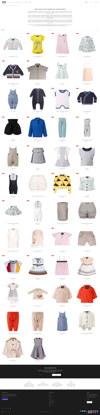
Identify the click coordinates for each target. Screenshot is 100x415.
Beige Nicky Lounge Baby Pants (37, 333)
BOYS (11, 2)
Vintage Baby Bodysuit (13, 196)
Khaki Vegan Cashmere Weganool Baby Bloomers (87, 223)
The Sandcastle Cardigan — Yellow (62, 196)
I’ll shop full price (91, 216)
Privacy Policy (51, 404)
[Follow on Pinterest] (8, 408)
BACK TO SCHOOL (18, 2)
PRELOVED (26, 2)
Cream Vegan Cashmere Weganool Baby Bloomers (37, 196)
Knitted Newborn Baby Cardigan (87, 111)
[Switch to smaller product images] (2, 30)
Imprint (50, 405)
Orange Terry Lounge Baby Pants (13, 333)
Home (2, 5)
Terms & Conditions (52, 401)
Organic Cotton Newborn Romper (37, 111)
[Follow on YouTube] (10, 408)
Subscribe (56, 374)
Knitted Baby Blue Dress (38, 278)
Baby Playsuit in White (37, 223)
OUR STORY (30, 2)
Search (50, 394)
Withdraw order (51, 402)
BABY (14, 2)
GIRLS (8, 2)
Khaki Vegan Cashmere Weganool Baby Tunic (62, 223)
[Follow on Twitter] (4, 408)
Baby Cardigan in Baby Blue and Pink (13, 56)
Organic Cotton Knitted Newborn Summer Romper (62, 111)
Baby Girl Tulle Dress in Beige (87, 278)
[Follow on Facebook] (2, 408)
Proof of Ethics (51, 396)
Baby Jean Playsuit (13, 111)
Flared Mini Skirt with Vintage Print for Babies (13, 223)
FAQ (49, 398)
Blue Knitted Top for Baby (13, 278)
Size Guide (50, 399)
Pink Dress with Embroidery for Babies (62, 56)
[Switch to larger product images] (1, 30)
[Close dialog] (98, 197)
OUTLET (22, 2)
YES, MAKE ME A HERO (91, 209)
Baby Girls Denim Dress (62, 333)
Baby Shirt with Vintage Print (87, 56)
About (50, 395)
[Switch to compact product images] (4, 30)
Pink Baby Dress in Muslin (62, 278)
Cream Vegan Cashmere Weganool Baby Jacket (87, 333)
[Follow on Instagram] (6, 408)
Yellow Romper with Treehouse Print (37, 56)
